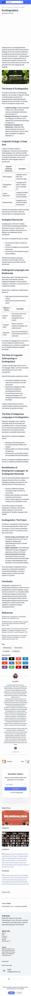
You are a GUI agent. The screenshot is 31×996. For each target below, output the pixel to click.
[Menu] (28, 2)
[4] (12, 135)
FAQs (3, 934)
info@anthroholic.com (13, 971)
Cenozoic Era (6, 892)
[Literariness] (15, 839)
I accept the (16, 792)
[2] (16, 114)
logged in (12, 906)
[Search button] (22, 2)
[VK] (11, 662)
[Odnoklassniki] (18, 662)
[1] (18, 56)
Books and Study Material (8, 953)
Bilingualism (5, 828)
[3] (14, 123)
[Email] (25, 667)
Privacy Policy (19, 792)
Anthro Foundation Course (8, 949)
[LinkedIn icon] (15, 748)
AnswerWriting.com (6, 955)
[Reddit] (4, 662)
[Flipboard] (18, 667)
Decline (19, 992)
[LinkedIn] (25, 658)
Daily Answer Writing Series (8, 950)
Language (6, 651)
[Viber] (4, 667)
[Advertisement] (15, 30)
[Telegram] (25, 662)
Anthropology (7, 647)
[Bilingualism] (15, 817)
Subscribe (15, 789)
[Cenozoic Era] (15, 881)
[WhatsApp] (11, 667)
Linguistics (15, 651)
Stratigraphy (5, 871)
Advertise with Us (6, 941)
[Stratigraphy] (15, 860)
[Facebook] (4, 658)
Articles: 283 (15, 751)
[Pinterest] (18, 658)
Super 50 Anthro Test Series (8, 952)
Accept (11, 992)
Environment (18, 647)
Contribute (4, 937)
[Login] (25, 2)
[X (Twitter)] (11, 658)
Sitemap (4, 939)
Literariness (5, 849)
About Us (4, 933)
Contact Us (4, 936)
